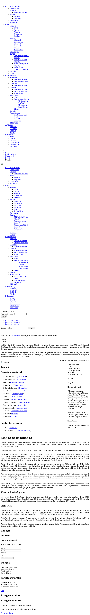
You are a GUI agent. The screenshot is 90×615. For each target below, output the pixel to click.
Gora (2, 591)
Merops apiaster (17, 394)
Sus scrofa (14, 414)
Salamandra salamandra (19, 411)
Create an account (11, 320)
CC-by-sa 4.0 (15, 336)
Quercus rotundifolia (23, 431)
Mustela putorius (16, 396)
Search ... (4, 328)
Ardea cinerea (21, 379)
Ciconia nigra (18, 385)
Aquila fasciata (20, 377)
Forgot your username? (13, 322)
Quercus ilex (13, 428)
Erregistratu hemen (7, 613)
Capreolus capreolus (17, 382)
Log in (4, 316)
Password (4, 314)
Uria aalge (13, 416)
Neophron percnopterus (19, 399)
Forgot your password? (13, 324)
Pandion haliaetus (24, 402)
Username (4, 312)
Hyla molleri (22, 388)
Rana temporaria (21, 408)
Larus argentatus (20, 391)
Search (31, 328)
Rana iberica (22, 405)
